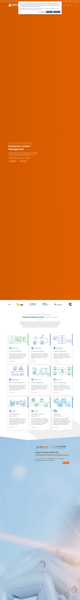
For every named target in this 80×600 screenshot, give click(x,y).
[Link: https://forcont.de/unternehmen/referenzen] (14, 304)
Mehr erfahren (11, 361)
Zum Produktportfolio (12, 161)
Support (70, 1)
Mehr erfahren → (66, 462)
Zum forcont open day (23, 161)
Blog (66, 1)
